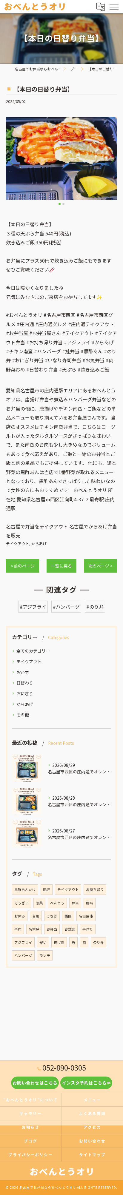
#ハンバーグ (66, 606)
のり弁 (98, 942)
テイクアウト (17, 543)
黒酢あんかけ (25, 889)
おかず (22, 672)
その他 (22, 715)
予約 (17, 929)
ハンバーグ (23, 955)
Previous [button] (12, 161)
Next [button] (111, 161)
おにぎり (24, 693)
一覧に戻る (61, 566)
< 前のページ (22, 566)
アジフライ (23, 942)
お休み (19, 916)
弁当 (75, 903)
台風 (35, 916)
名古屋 (34, 929)
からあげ (39, 543)
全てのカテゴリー (33, 651)
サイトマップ (92, 1154)
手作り (87, 929)
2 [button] (63, 204)
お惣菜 (69, 929)
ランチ (44, 955)
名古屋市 (86, 916)
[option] (61, 158)
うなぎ (52, 916)
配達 (46, 889)
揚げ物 (59, 942)
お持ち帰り (95, 889)
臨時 (89, 903)
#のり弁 (95, 606)
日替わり (24, 683)
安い (43, 942)
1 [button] (60, 204)
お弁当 (52, 929)
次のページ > (100, 566)
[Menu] (114, 6)
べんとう (57, 903)
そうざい (21, 903)
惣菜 (39, 903)
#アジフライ (33, 606)
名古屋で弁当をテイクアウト (37, 526)
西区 (68, 916)
